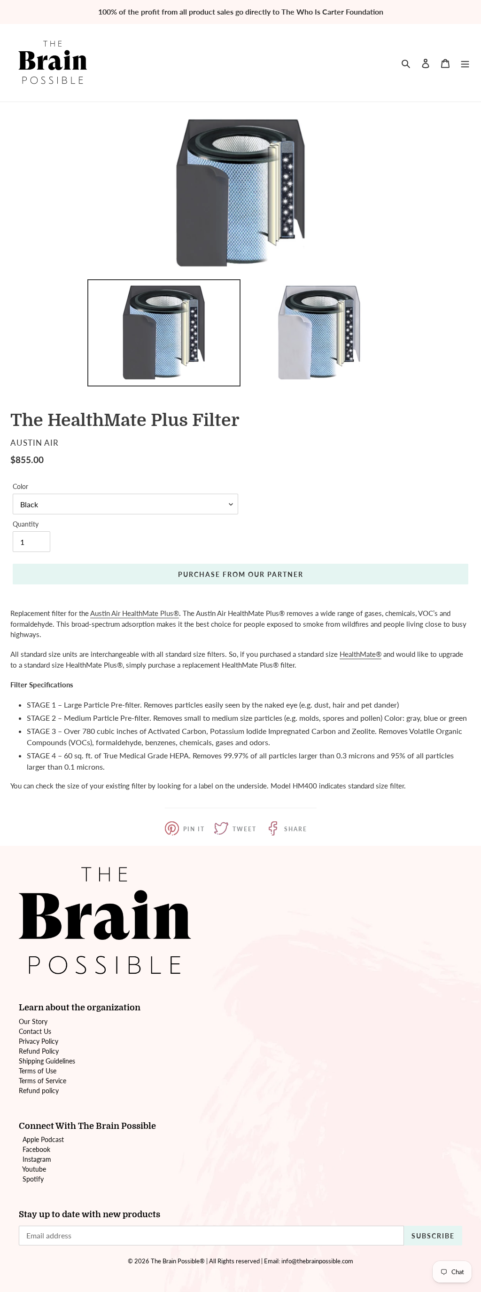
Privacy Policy (38, 1041)
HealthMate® (360, 654)
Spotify (33, 1179)
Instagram (37, 1159)
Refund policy (39, 1091)
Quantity (26, 524)
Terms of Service (42, 1081)
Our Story (33, 1021)
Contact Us (35, 1031)
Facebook (36, 1149)
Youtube (34, 1169)
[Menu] (465, 62)
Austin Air (105, 613)
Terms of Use (37, 1071)
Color (20, 486)
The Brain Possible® (178, 1261)
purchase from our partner (240, 574)
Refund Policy (39, 1051)
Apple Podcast (43, 1139)
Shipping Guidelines (47, 1061)
